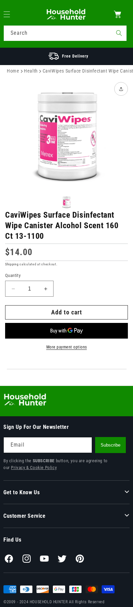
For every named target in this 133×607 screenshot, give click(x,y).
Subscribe (110, 445)
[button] (10, 14)
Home (13, 71)
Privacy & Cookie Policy (34, 467)
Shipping (12, 264)
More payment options (66, 347)
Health (31, 71)
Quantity (12, 275)
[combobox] (65, 33)
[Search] (119, 33)
